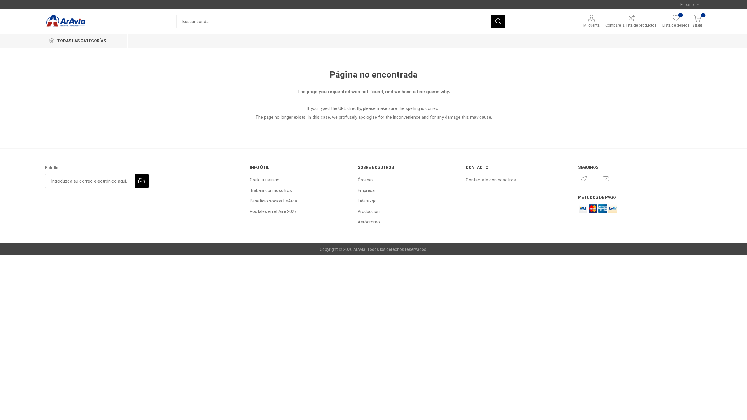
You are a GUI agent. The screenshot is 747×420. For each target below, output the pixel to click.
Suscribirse (142, 181)
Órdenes (366, 180)
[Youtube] (605, 178)
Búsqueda (498, 21)
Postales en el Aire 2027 (273, 211)
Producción (369, 211)
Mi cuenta (591, 25)
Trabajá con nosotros (271, 190)
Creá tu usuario (265, 180)
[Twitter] (583, 178)
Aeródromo (369, 222)
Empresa (366, 190)
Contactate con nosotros (491, 180)
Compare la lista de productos (631, 25)
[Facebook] (594, 178)
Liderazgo (367, 201)
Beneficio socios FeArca (273, 201)
